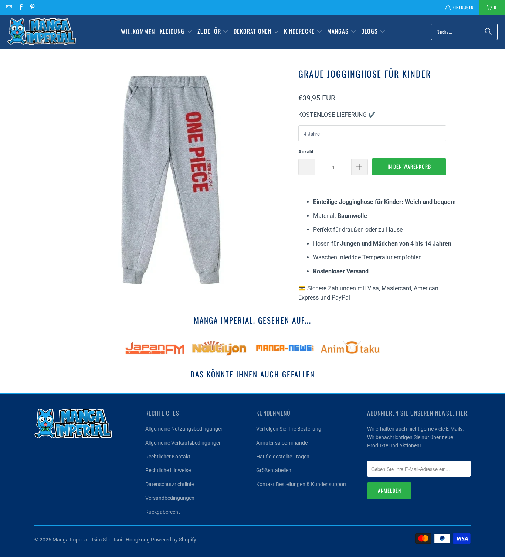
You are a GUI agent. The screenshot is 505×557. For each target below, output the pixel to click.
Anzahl (305, 151)
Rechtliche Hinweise (168, 470)
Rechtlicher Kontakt (167, 456)
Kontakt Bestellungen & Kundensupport (301, 484)
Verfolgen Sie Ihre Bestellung (288, 429)
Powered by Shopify (173, 540)
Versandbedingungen (169, 498)
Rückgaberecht (162, 512)
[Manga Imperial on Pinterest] (32, 7)
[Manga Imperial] (41, 31)
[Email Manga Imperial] (9, 7)
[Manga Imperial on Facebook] (20, 7)
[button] (176, 31)
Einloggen (463, 7)
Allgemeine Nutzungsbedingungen (184, 429)
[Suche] (488, 32)
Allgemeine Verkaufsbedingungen (183, 443)
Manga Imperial (70, 540)
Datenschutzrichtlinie (169, 484)
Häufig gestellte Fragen (282, 456)
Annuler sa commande (282, 443)
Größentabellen (273, 470)
